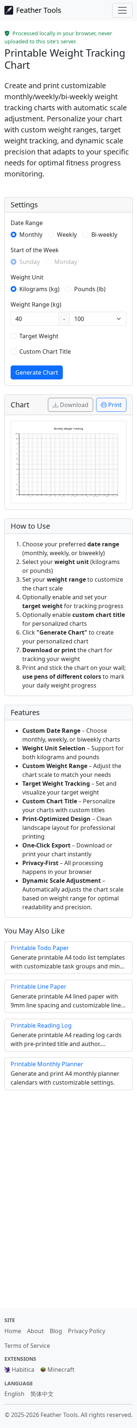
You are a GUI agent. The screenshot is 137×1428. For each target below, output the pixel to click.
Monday (65, 262)
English (14, 1394)
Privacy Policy (86, 1331)
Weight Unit (27, 277)
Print (115, 405)
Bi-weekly (104, 235)
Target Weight (38, 336)
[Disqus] (68, 1197)
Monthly (30, 235)
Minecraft (61, 1369)
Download (74, 405)
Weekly (67, 235)
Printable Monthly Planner (47, 1064)
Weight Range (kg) (36, 304)
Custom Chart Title (45, 351)
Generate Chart (36, 372)
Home (12, 1331)
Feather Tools (38, 10)
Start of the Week (35, 250)
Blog (56, 1331)
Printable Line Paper (38, 986)
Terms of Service (27, 1346)
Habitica (23, 1369)
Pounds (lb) (90, 289)
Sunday (29, 262)
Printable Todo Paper (40, 948)
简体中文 (42, 1394)
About (35, 1331)
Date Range (27, 223)
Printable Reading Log (41, 1025)
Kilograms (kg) (39, 289)
